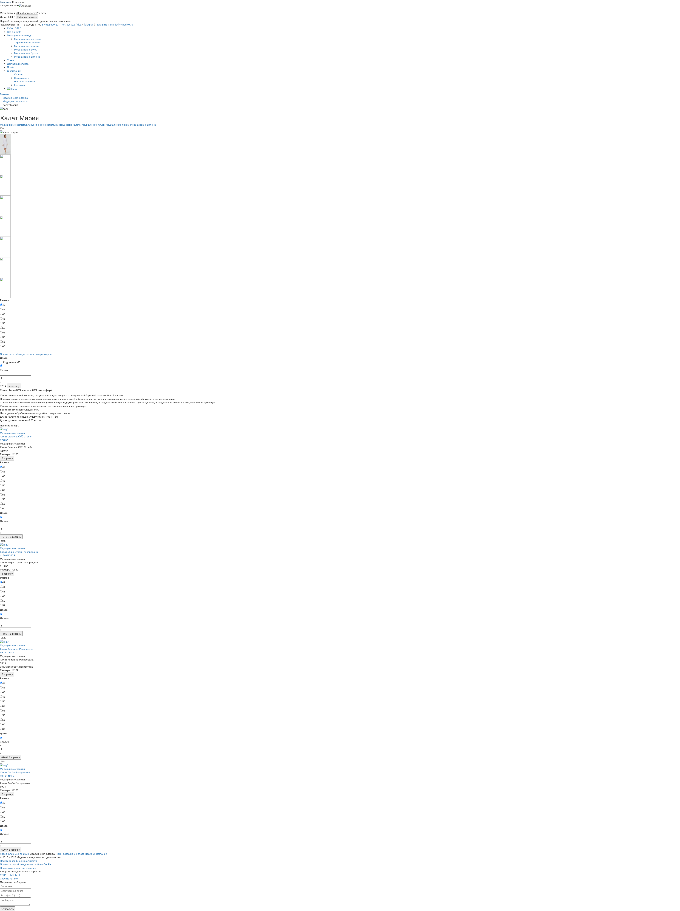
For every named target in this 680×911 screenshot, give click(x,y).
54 (3, 332)
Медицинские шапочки (27, 56)
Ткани (10, 60)
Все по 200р (14, 31)
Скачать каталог (9, 878)
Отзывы (18, 74)
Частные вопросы (24, 81)
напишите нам (104, 24)
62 (3, 729)
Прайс (10, 67)
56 (3, 337)
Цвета (3, 357)
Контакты (19, 85)
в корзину (13, 386)
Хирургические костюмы (28, 42)
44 (3, 309)
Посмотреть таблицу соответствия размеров (26, 354)
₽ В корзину (11, 536)
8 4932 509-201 (51, 24)
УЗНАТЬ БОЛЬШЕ (10, 875)
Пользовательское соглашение (18, 868)
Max (79, 24)
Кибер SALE (14, 28)
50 (3, 323)
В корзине (6, 2)
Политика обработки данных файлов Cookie (25, 864)
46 (3, 314)
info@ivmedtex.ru (123, 24)
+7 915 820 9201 (68, 25)
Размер (4, 300)
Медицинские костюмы (27, 39)
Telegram (89, 24)
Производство (22, 78)
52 (3, 328)
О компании (14, 70)
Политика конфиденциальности (18, 860)
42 (3, 305)
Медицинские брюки (26, 53)
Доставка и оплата (18, 63)
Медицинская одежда (19, 35)
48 (3, 318)
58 (3, 341)
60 (3, 346)
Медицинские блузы (25, 49)
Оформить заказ (26, 17)
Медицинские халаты (26, 46)
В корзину (7, 458)
